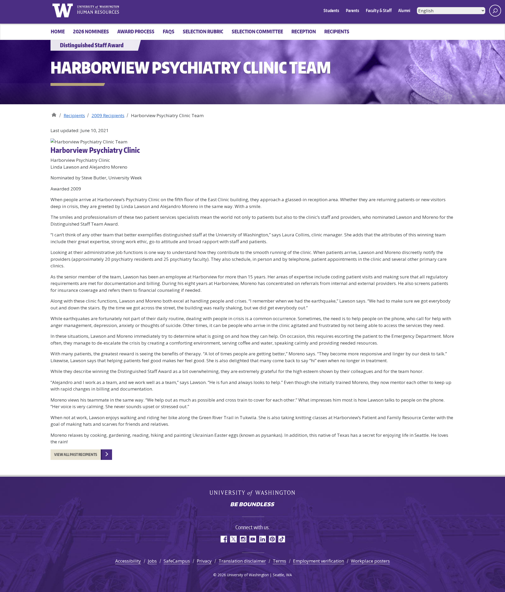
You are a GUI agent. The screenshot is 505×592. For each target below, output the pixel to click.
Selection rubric (203, 31)
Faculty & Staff (379, 10)
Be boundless (252, 505)
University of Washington (62, 10)
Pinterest (272, 539)
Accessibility (128, 561)
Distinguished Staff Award (53, 114)
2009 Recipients (108, 115)
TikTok (281, 539)
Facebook (223, 539)
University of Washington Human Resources (98, 10)
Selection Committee (257, 31)
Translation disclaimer (242, 561)
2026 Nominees (91, 31)
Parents (352, 10)
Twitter (233, 539)
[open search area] (495, 11)
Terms (279, 561)
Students (331, 10)
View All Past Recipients (75, 454)
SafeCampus (177, 561)
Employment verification (318, 561)
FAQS (168, 31)
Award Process (135, 31)
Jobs (152, 561)
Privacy (204, 561)
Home (58, 31)
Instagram (242, 539)
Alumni (404, 10)
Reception (303, 31)
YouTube (252, 539)
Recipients (336, 31)
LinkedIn (262, 539)
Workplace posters (370, 561)
